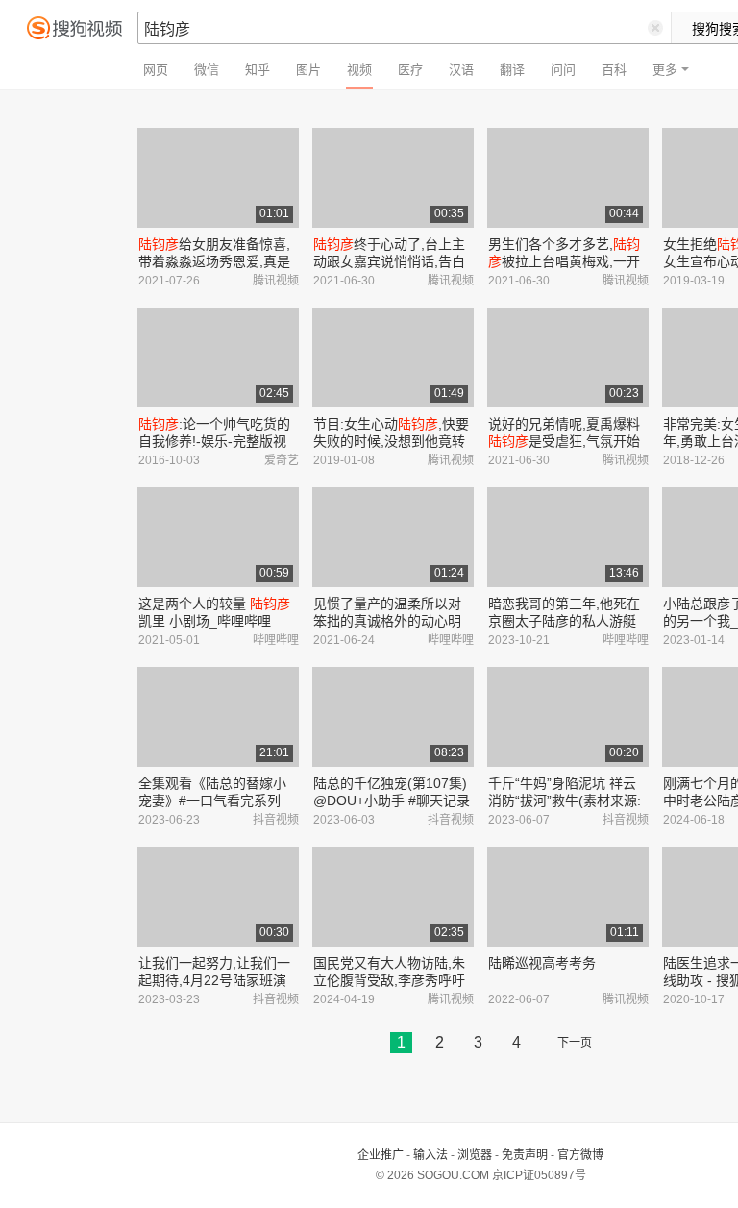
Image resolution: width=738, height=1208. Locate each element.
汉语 (461, 69)
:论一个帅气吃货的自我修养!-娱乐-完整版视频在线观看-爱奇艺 (214, 441)
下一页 (574, 1042)
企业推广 (380, 1155)
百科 (614, 69)
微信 (206, 69)
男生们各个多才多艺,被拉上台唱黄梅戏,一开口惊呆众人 (564, 261)
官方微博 (580, 1155)
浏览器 (474, 1155)
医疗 (410, 69)
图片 (308, 69)
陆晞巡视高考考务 (542, 963)
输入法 (430, 1155)
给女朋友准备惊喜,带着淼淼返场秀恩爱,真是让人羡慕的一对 (214, 261)
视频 (359, 69)
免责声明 (525, 1155)
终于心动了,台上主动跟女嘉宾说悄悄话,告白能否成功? (389, 261)
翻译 (512, 69)
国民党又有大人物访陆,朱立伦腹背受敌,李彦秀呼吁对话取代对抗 (389, 980)
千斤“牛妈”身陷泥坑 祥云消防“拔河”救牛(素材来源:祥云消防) (564, 801)
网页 (155, 69)
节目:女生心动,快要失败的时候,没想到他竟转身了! (391, 441)
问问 (563, 69)
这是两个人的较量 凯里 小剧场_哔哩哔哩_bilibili (214, 621)
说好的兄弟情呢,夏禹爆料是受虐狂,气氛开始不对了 (564, 441)
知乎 (257, 69)
